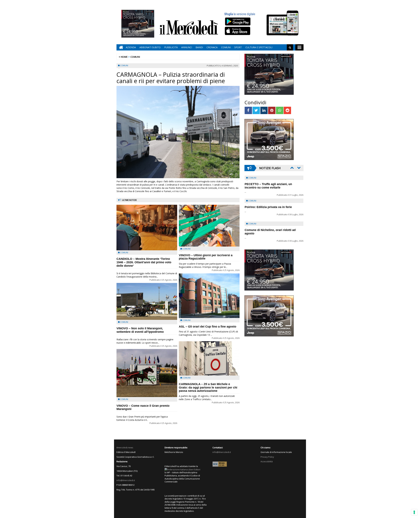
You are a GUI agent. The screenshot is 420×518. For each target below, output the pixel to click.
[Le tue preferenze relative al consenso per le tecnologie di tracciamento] (414, 512)
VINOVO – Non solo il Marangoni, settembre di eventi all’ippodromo (140, 330)
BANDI (199, 47)
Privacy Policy (267, 456)
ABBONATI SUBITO (150, 47)
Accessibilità (267, 461)
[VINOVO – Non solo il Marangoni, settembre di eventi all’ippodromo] (146, 301)
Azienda (131, 47)
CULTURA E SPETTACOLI (258, 47)
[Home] (120, 47)
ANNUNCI (186, 47)
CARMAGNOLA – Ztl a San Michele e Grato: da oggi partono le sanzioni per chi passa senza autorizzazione (208, 387)
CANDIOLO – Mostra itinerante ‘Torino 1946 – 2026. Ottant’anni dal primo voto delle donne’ (143, 262)
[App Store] (238, 31)
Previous (291, 167)
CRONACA (212, 47)
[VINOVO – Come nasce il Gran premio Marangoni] (146, 373)
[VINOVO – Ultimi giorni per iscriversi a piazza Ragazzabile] (209, 226)
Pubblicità (171, 47)
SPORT (238, 47)
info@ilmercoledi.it (125, 480)
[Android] (237, 21)
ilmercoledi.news (124, 447)
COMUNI (226, 47)
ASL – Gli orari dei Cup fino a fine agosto (207, 326)
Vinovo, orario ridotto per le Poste (268, 184)
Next (298, 167)
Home (124, 56)
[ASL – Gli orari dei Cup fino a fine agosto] (209, 295)
